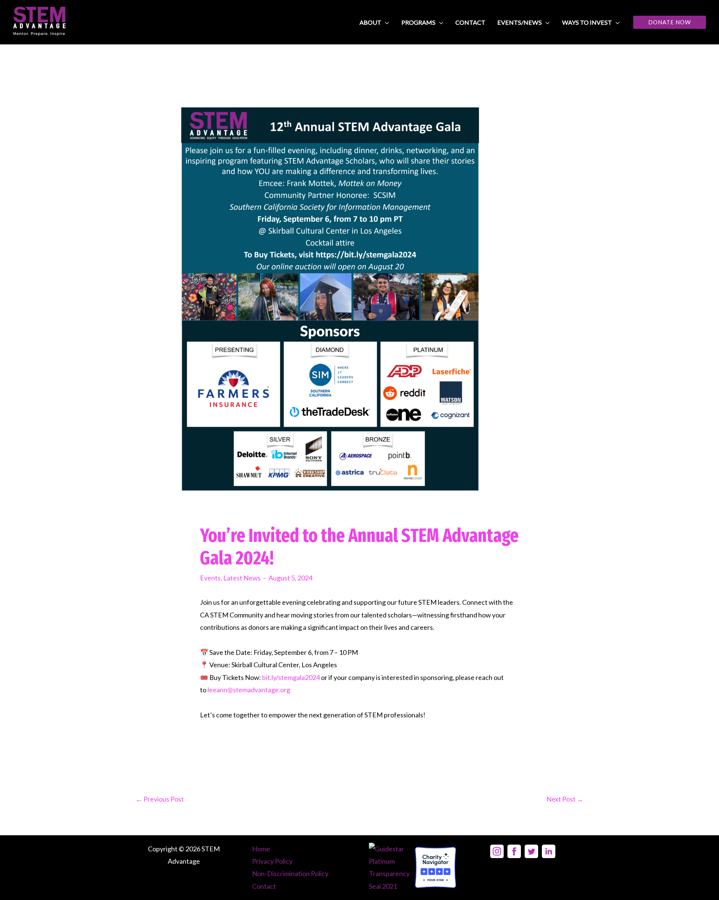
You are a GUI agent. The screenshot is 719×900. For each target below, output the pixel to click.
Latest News (242, 578)
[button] (669, 22)
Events (210, 578)
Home (261, 849)
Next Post (564, 799)
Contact (470, 22)
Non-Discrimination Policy (290, 873)
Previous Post (160, 799)
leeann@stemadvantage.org (248, 690)
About (370, 22)
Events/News (519, 22)
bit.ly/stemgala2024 (291, 677)
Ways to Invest (587, 22)
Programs (418, 22)
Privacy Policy (272, 861)
